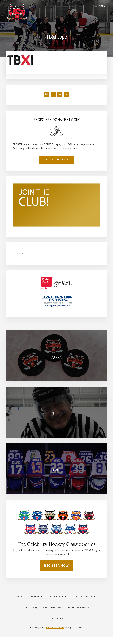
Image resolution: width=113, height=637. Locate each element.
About (57, 357)
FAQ (56, 470)
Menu (102, 6)
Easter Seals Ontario (55, 628)
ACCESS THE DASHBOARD (56, 160)
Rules (56, 413)
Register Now (56, 565)
